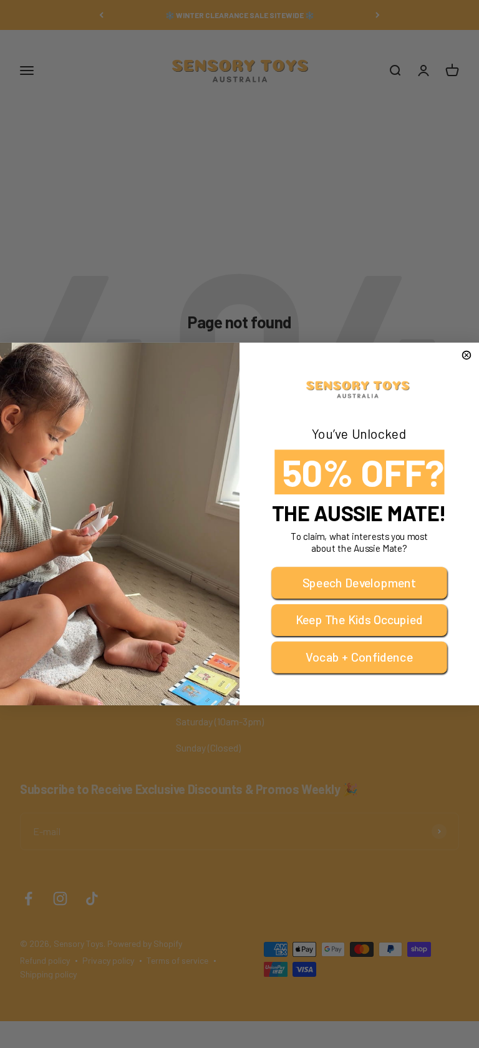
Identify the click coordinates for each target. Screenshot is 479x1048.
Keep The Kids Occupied (359, 619)
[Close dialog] (467, 355)
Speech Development (359, 582)
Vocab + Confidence (359, 657)
